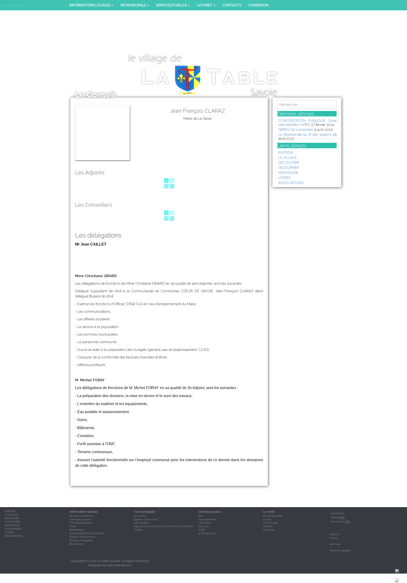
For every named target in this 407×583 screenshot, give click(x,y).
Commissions (141, 522)
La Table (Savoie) (108, 561)
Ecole (72, 526)
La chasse (268, 529)
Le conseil (140, 515)
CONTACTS (232, 5)
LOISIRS (284, 178)
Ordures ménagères (81, 540)
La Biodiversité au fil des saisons (304, 134)
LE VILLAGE (287, 158)
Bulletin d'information (82, 536)
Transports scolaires (80, 522)
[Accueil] (401, 580)
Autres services (207, 533)
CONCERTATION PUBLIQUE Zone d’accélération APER (307, 122)
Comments (340, 521)
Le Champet (270, 522)
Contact (334, 534)
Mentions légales (340, 550)
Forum (334, 538)
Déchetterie (76, 543)
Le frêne (268, 526)
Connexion (258, 5)
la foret (205, 5)
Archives (335, 544)
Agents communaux (146, 519)
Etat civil (203, 526)
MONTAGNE (288, 173)
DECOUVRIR (288, 162)
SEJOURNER (288, 167)
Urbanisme (205, 522)
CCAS (201, 529)
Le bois (267, 519)
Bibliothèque (77, 529)
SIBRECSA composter (295, 129)
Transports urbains (80, 519)
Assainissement (207, 519)
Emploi (138, 529)
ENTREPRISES (13, 528)
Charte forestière (273, 515)
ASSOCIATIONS (291, 183)
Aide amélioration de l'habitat (87, 533)
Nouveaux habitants (81, 515)
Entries (338, 517)
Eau (200, 515)
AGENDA (285, 152)
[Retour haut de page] (401, 571)
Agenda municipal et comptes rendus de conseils (163, 526)
